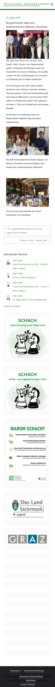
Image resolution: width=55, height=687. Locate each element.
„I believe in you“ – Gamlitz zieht (33, 240)
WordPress (31, 680)
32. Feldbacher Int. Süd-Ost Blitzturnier (30, 300)
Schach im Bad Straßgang (24, 277)
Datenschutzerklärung (34, 670)
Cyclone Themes (27, 684)
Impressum (15, 670)
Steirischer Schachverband (31, 676)
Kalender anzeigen (12, 306)
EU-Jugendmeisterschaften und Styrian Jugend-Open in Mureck (24, 231)
